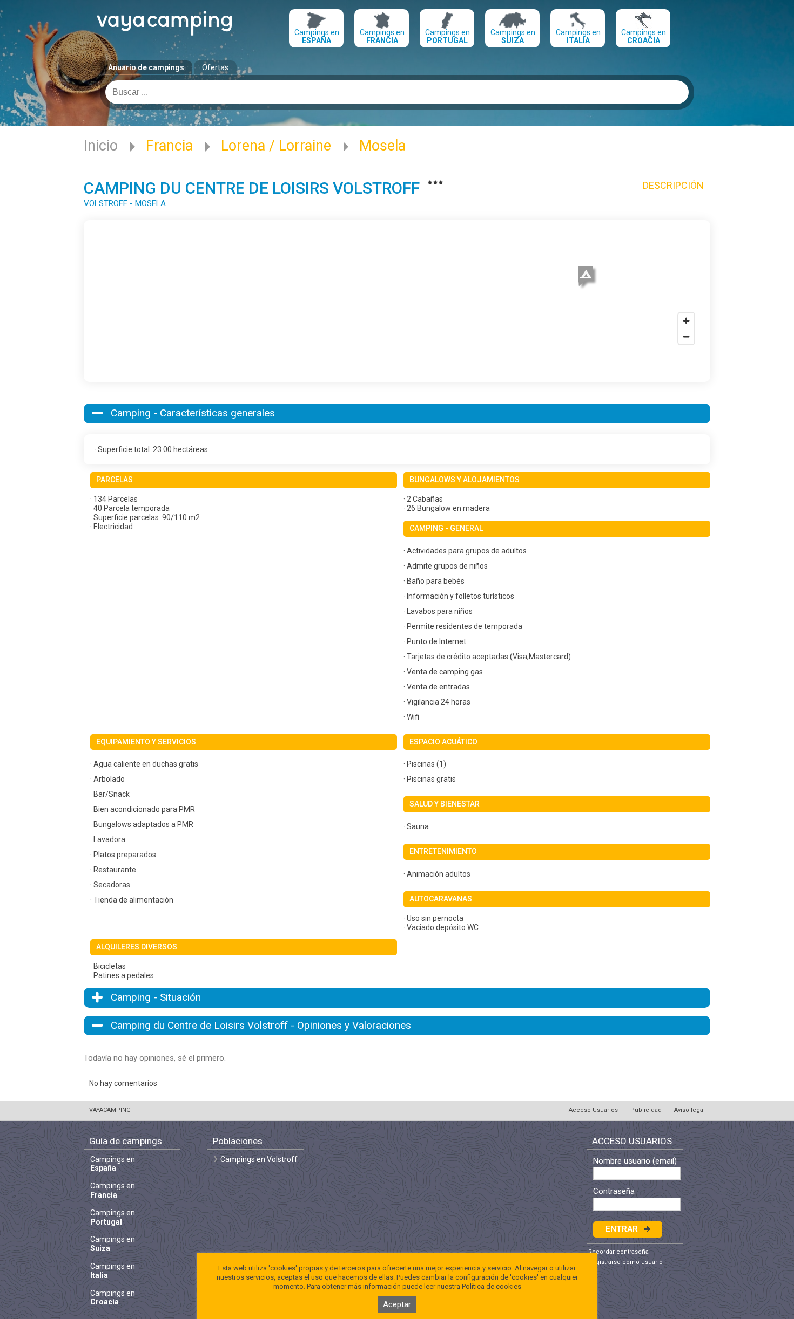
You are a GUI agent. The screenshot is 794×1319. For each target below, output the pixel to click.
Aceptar (397, 1304)
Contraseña (614, 1191)
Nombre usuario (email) (635, 1161)
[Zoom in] (686, 321)
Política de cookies (491, 1286)
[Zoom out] (686, 336)
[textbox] (397, 92)
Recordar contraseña (618, 1251)
